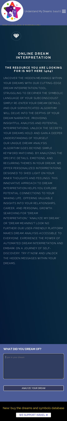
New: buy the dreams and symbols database (33, 408)
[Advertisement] (33, 301)
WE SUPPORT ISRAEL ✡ (33, 414)
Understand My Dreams (38, 11)
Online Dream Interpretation (33, 55)
